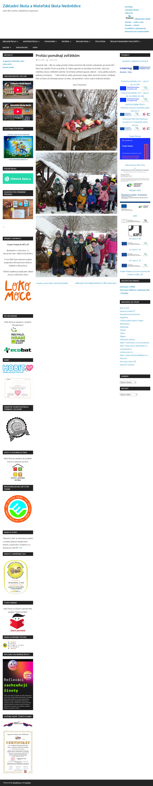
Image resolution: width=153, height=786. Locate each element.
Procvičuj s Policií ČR (128, 361)
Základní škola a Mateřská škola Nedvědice (42, 5)
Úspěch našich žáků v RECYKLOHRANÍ (52, 283)
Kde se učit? (124, 308)
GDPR (35, 47)
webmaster (53, 60)
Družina (65, 41)
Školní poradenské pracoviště (124, 41)
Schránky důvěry (132, 10)
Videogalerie (22, 47)
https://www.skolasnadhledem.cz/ (134, 355)
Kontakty (129, 7)
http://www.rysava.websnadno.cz (133, 346)
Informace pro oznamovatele (137, 31)
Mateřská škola (30, 41)
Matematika (124, 324)
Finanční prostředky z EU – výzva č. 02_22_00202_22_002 (135, 94)
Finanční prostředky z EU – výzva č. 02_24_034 (135, 82)
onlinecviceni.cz (126, 352)
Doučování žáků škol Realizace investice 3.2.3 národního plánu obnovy (135, 122)
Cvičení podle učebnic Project (131, 320)
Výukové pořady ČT (127, 311)
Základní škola (9, 41)
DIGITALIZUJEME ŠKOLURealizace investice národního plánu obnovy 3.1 (135, 107)
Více (20, 548)
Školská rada (82, 41)
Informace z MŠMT (127, 287)
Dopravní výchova (127, 365)
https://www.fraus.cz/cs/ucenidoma (134, 342)
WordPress (17, 783)
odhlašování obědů (142, 19)
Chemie (123, 330)
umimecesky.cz (126, 349)
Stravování (49, 41)
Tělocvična (100, 41)
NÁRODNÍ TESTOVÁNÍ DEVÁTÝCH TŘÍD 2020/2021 (95, 283)
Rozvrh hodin (8, 67)
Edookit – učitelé (132, 25)
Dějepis (123, 336)
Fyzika (122, 333)
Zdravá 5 (123, 358)
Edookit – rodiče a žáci (134, 22)
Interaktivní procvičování (130, 314)
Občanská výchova (127, 339)
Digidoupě (124, 327)
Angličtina (124, 317)
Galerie (6, 47)
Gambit (28, 783)
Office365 (129, 13)
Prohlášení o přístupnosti (135, 28)
